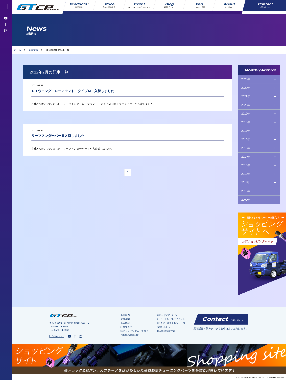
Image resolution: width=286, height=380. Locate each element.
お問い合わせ (163, 327)
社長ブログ (126, 327)
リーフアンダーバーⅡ (76, 148)
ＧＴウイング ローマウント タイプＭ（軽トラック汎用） (99, 103)
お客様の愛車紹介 (129, 335)
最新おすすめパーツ (167, 315)
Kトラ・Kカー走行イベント (171, 319)
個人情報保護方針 (166, 331)
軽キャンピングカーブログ (134, 331)
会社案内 (125, 315)
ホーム (17, 50)
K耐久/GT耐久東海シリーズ (171, 323)
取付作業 (125, 319)
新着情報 (33, 50)
